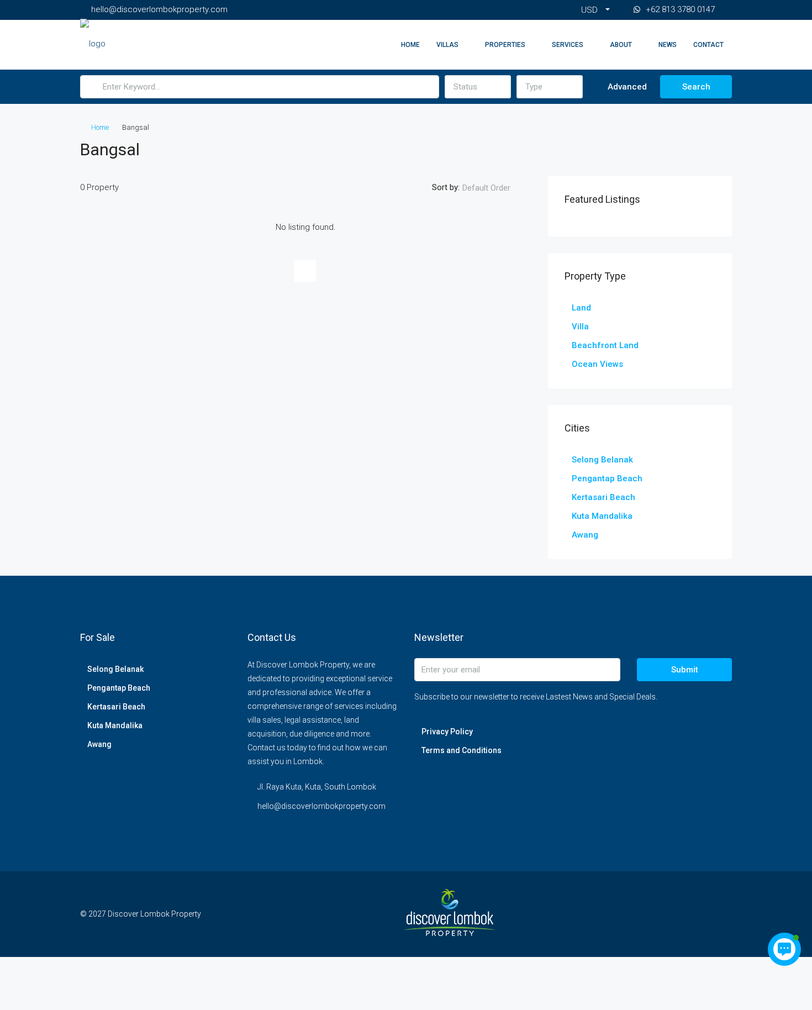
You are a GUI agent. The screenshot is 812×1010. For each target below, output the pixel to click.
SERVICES (567, 45)
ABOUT (621, 45)
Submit (684, 670)
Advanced (626, 87)
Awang (585, 535)
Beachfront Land (605, 345)
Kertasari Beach (603, 497)
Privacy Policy (447, 731)
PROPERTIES (505, 45)
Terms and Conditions (461, 750)
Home (410, 45)
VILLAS (447, 45)
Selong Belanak (602, 460)
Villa (580, 327)
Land (581, 308)
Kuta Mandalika (602, 516)
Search (696, 87)
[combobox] (478, 86)
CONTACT (708, 45)
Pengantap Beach (607, 478)
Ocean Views (597, 364)
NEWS (667, 45)
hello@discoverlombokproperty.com (321, 806)
